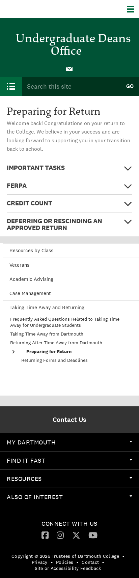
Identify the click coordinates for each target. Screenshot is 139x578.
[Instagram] (60, 535)
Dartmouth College (39, 9)
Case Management (30, 293)
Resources (24, 479)
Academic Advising (31, 279)
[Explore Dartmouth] (133, 9)
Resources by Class (31, 250)
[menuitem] (69, 68)
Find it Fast (26, 460)
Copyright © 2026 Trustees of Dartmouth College (65, 556)
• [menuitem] (123, 556)
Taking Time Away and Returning (46, 307)
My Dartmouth (31, 442)
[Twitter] (76, 535)
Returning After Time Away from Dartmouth (56, 343)
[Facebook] (45, 535)
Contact (90, 562)
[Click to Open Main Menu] (11, 86)
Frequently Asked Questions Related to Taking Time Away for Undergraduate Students (64, 322)
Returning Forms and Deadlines (54, 360)
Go (130, 86)
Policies (64, 562)
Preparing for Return (49, 351)
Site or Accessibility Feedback (68, 568)
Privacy (40, 562)
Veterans (19, 265)
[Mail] (69, 68)
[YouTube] (93, 535)
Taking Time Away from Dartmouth (46, 334)
